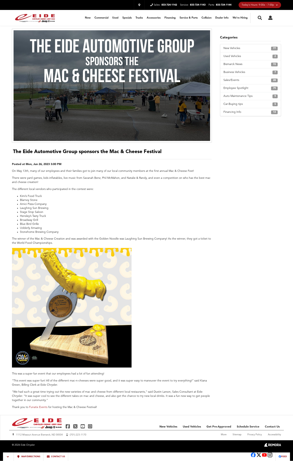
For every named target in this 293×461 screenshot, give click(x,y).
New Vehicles (249, 48)
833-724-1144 (223, 5)
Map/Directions (30, 457)
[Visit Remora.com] (272, 445)
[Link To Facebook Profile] (68, 426)
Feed (284, 457)
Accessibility (274, 434)
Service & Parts (189, 18)
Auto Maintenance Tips (249, 96)
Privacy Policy (254, 434)
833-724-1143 (197, 5)
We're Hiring (240, 18)
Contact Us (272, 426)
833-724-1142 (169, 5)
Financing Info (249, 112)
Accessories (154, 18)
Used (115, 18)
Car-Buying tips (249, 104)
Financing (170, 18)
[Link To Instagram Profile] (90, 426)
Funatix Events (38, 407)
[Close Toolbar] (8, 456)
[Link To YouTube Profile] (83, 426)
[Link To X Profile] (75, 426)
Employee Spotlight (249, 88)
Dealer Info (222, 18)
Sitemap (237, 434)
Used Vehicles (249, 56)
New (88, 18)
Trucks (139, 18)
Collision (206, 18)
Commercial (101, 18)
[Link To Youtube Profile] (264, 457)
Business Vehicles (249, 72)
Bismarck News (249, 64)
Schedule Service (248, 426)
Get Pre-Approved (218, 426)
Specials (127, 18)
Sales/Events (249, 80)
